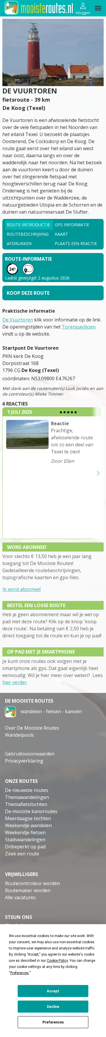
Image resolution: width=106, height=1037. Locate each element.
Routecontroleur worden (32, 883)
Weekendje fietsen (25, 832)
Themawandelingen (27, 797)
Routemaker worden (27, 890)
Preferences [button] (19, 973)
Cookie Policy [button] (57, 961)
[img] (98, 8)
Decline (53, 1007)
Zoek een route (22, 853)
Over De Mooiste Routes (32, 728)
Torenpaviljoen (79, 327)
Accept (53, 991)
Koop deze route (28, 293)
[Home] (10, 711)
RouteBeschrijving (28, 234)
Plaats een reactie (76, 243)
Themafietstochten (26, 804)
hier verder (14, 682)
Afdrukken (19, 243)
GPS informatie (72, 224)
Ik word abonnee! (21, 589)
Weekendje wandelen (28, 825)
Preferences (53, 1022)
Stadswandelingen (25, 839)
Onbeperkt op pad (25, 846)
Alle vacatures (20, 897)
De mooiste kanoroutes (31, 811)
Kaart (61, 234)
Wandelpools (19, 735)
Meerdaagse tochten (28, 818)
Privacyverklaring (24, 761)
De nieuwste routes (26, 790)
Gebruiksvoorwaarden (29, 753)
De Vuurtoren (17, 319)
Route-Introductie (28, 224)
